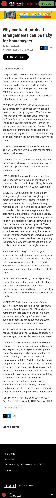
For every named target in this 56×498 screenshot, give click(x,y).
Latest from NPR (12, 408)
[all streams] (52, 495)
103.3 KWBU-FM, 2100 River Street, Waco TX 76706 (26, 465)
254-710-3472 (11, 470)
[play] (4, 494)
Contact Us (9, 459)
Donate (47, 4)
